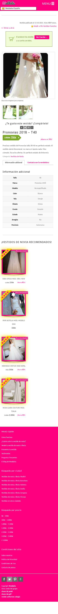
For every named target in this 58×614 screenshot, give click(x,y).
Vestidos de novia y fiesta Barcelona (14, 481)
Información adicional (13, 163)
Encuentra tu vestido (8, 450)
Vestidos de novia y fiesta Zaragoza (14, 493)
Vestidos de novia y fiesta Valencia (13, 485)
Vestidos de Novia (17, 156)
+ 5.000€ (4, 540)
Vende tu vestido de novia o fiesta (13, 445)
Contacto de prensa (8, 568)
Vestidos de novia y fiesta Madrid (13, 477)
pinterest (28, 127)
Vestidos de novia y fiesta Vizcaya (13, 497)
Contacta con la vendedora (38, 163)
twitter (25, 127)
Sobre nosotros (6, 555)
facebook (21, 127)
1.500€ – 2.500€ (7, 528)
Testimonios (5, 454)
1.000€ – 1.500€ (7, 524)
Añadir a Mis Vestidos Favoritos (45, 26)
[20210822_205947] (28, 75)
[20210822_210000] (25, 112)
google (31, 127)
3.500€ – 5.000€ (7, 536)
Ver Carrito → (42, 37)
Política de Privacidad (9, 559)
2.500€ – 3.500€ (7, 532)
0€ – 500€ (5, 516)
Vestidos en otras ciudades (11, 501)
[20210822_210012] (9, 112)
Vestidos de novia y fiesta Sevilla (13, 489)
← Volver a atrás (7, 28)
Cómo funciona (6, 437)
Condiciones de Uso (8, 564)
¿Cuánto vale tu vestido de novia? (13, 441)
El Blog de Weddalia (8, 462)
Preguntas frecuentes (9, 458)
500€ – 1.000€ (6, 520)
